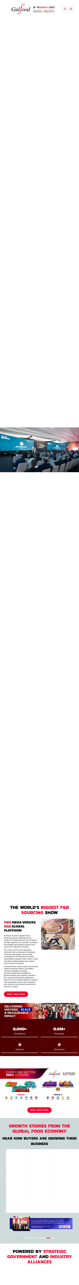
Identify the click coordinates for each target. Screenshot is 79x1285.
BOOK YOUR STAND (16, 994)
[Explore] (71, 9)
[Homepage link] (33, 9)
